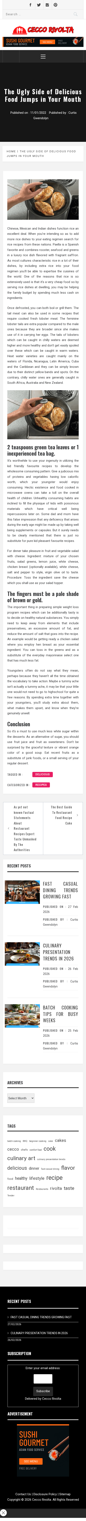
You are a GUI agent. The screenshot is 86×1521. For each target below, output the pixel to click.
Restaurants (42, 1189)
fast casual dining (50, 1169)
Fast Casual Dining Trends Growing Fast (60, 890)
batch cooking (14, 1141)
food (10, 1178)
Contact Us (23, 1494)
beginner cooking (37, 1141)
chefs (24, 1149)
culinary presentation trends (51, 1159)
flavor (68, 1167)
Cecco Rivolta (51, 1399)
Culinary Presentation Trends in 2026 (58, 952)
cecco (13, 1149)
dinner (34, 1168)
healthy (21, 1178)
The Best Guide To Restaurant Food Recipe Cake (61, 815)
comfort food (36, 1150)
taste (69, 1188)
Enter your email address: (43, 1383)
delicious (42, 774)
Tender (10, 1195)
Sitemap (65, 1494)
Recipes (41, 784)
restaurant (20, 1187)
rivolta (56, 1188)
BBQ (25, 1141)
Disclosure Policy (45, 1494)
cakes (60, 1140)
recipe (54, 1177)
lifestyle (36, 1178)
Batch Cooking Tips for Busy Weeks (60, 1014)
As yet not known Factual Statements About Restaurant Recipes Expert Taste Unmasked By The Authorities (25, 828)
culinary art (21, 1158)
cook (50, 1148)
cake (50, 1141)
